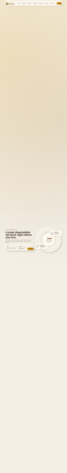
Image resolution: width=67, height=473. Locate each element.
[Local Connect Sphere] (10, 3)
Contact (51, 3)
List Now (59, 3)
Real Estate (29, 3)
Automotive (35, 3)
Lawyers (23, 3)
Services (46, 3)
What (7, 246)
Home (19, 3)
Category (20, 246)
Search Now (30, 248)
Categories (41, 3)
